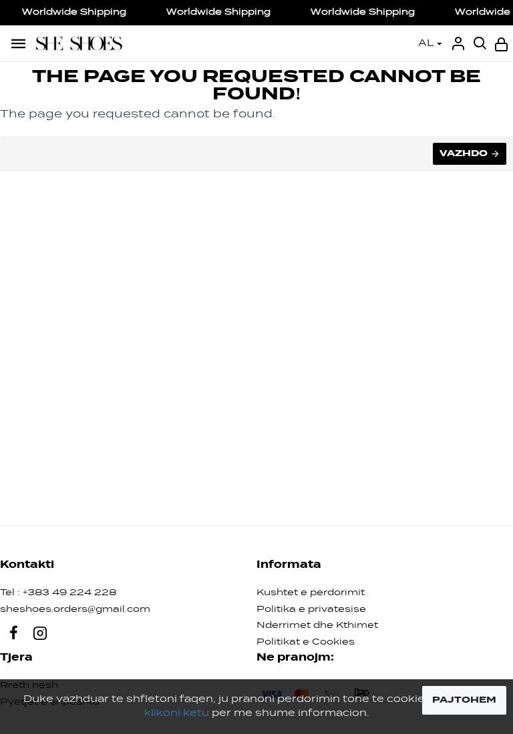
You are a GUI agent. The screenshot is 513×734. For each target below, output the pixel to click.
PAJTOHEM (464, 700)
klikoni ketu (176, 713)
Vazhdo (464, 153)
